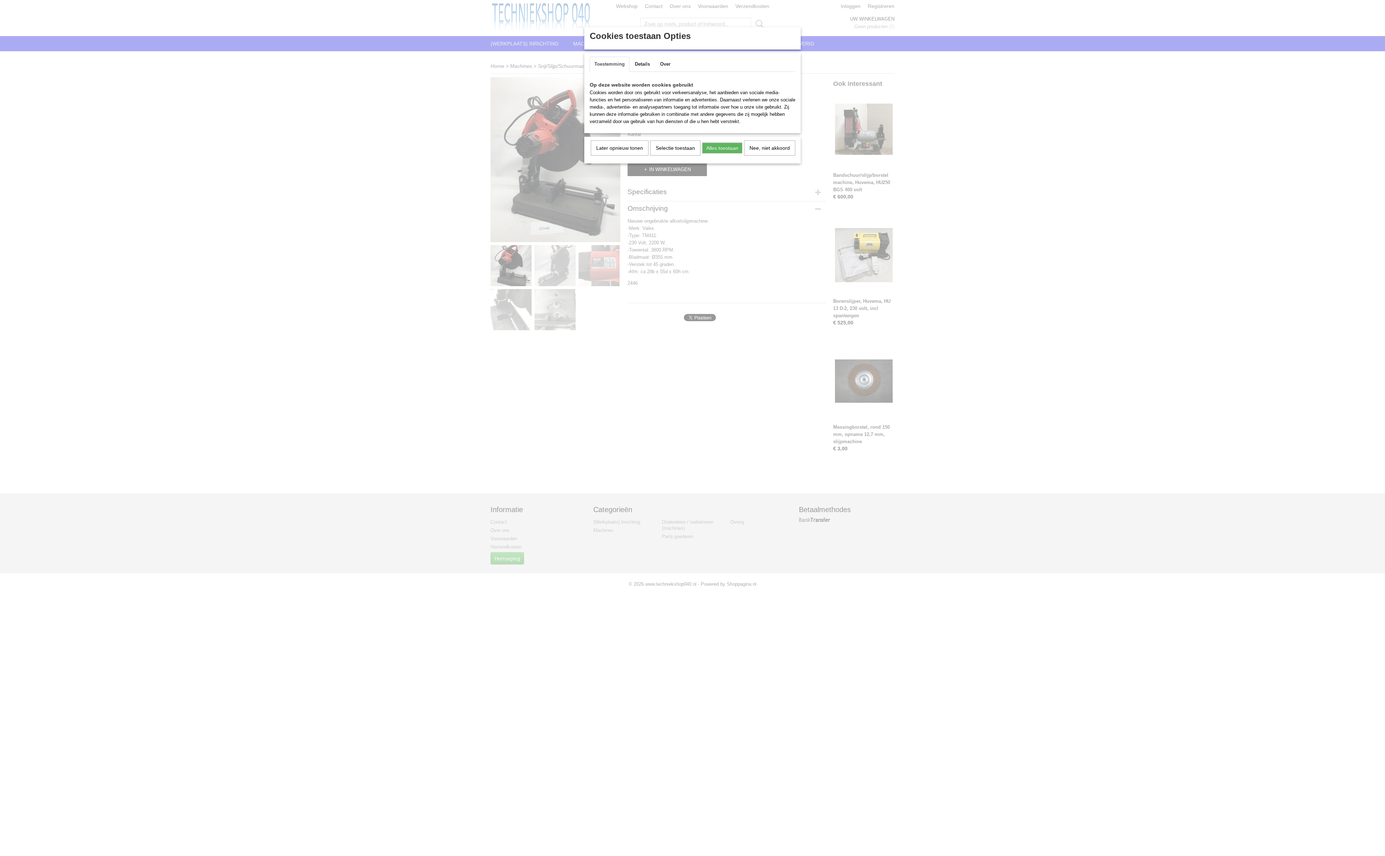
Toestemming (609, 64)
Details (642, 64)
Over (665, 64)
